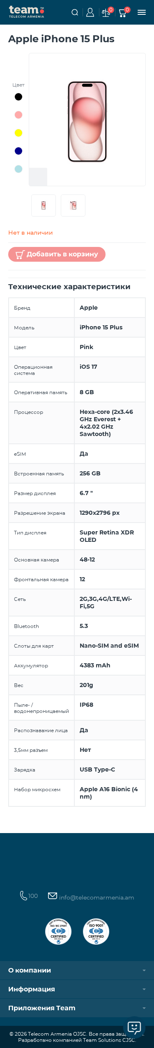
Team (26, 11)
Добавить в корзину (62, 254)
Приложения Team (42, 1008)
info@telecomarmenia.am (95, 897)
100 (33, 896)
